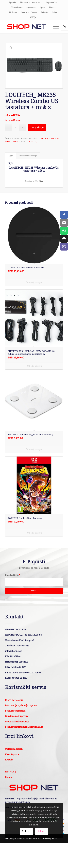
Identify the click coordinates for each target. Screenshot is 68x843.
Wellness (13, 12)
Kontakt (9, 759)
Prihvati (26, 831)
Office (54, 12)
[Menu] (54, 26)
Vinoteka (24, 2)
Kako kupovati (12, 754)
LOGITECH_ (32, 142)
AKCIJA (33, 17)
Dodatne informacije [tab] (28, 156)
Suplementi (31, 7)
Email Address (12, 575)
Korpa (8, 777)
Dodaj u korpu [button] (35, 282)
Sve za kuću (37, 2)
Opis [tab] (11, 156)
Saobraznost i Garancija (17, 721)
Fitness (52, 7)
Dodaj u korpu (37, 127)
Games (24, 12)
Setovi (8, 142)
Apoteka (12, 2)
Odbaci (41, 831)
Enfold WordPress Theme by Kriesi (41, 839)
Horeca (34, 12)
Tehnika (44, 12)
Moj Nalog (10, 771)
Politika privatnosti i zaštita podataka (24, 727)
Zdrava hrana (16, 7)
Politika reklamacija (15, 711)
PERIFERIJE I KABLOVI (48, 138)
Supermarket (51, 2)
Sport (42, 7)
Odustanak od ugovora (16, 716)
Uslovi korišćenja (14, 700)
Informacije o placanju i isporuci (21, 705)
